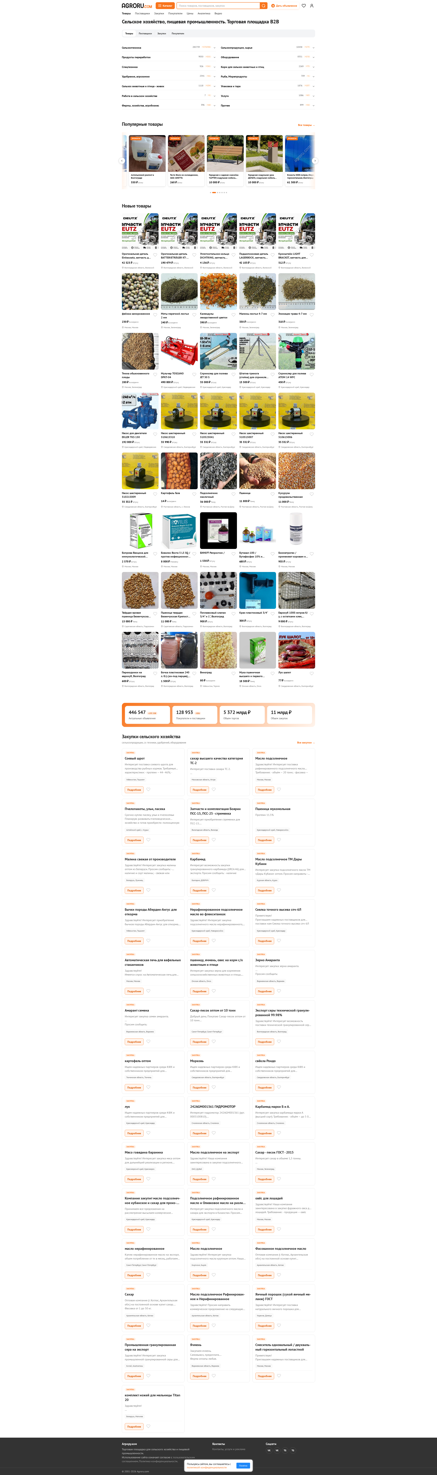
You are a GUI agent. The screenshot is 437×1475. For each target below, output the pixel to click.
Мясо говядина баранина (144, 1152)
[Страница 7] (226, 192)
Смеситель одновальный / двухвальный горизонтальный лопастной (283, 1347)
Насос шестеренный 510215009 (134, 494)
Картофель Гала (170, 493)
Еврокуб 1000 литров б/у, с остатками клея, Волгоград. (293, 614)
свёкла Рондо (265, 1061)
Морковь (197, 1061)
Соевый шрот (135, 758)
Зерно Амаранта (267, 960)
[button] (263, 6)
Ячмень (195, 1345)
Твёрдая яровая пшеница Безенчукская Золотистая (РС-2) (136, 614)
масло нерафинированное (144, 1248)
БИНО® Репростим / (212, 552)
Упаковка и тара (231, 86)
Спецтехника (130, 67)
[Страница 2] (214, 192)
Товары (126, 13)
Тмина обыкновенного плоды (135, 375)
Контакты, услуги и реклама (228, 1449)
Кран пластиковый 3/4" (253, 612)
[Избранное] (303, 5)
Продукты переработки (136, 57)
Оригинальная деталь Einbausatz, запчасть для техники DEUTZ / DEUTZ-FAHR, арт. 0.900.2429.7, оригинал (136, 255)
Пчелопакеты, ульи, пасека (145, 809)
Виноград (206, 672)
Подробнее (134, 789)
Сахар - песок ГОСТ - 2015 (274, 1152)
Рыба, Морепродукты (234, 76)
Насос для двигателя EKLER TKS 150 (134, 435)
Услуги (225, 96)
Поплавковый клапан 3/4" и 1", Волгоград (213, 614)
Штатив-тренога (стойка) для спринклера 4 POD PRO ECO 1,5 (254, 375)
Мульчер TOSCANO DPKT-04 (172, 375)
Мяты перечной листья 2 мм (175, 315)
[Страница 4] (219, 192)
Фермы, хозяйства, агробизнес (140, 105)
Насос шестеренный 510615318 (173, 435)
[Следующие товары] (315, 160)
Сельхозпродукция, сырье (236, 47)
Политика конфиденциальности (158, 1461)
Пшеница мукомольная (272, 809)
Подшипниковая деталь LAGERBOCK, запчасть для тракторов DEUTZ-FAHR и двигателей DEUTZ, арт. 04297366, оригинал (253, 255)
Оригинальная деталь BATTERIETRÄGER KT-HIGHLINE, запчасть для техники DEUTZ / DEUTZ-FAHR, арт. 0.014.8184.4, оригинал (175, 255)
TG (285, 1450)
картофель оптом (138, 1061)
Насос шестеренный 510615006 (290, 435)
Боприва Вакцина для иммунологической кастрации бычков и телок (135, 554)
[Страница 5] (222, 192)
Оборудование (230, 57)
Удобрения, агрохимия (136, 76)
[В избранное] (155, 255)
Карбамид (197, 859)
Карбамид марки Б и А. (272, 1106)
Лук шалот (284, 672)
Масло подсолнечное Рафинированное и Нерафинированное (217, 1296)
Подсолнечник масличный (209, 494)
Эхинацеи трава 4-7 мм (292, 313)
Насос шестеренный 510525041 (212, 435)
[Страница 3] (217, 192)
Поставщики (142, 13)
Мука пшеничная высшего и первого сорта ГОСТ (251, 674)
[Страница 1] (210, 192)
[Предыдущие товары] (122, 160)
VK (269, 1450)
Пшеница (244, 493)
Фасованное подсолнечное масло (280, 1248)
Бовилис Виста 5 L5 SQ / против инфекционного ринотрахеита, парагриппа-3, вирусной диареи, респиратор (176, 554)
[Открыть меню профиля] (311, 5)
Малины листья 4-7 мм (253, 313)
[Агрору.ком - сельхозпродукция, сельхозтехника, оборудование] (137, 5)
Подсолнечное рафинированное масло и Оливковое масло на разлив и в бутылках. (217, 1203)
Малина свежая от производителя (150, 859)
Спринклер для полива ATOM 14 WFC (292, 375)
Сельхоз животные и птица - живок (143, 86)
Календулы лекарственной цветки (213, 315)
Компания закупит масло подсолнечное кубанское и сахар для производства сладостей (152, 1203)
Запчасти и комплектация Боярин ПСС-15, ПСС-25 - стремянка (215, 811)
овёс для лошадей (269, 1198)
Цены (190, 13)
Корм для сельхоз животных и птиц (242, 67)
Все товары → (306, 125)
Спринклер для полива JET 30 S (214, 375)
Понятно (243, 1465)
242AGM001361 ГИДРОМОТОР (212, 1106)
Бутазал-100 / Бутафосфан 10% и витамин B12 (250, 554)
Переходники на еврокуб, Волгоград (134, 674)
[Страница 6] (224, 192)
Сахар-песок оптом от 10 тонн (213, 1010)
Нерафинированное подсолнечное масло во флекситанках (216, 911)
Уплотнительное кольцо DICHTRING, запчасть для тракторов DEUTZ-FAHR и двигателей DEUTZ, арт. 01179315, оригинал (214, 255)
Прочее (225, 105)
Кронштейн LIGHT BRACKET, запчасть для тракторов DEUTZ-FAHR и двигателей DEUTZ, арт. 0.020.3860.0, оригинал (293, 255)
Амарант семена (137, 1010)
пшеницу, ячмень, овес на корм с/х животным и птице (216, 962)
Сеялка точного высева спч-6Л (278, 909)
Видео (218, 13)
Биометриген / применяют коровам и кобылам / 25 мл (292, 554)
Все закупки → (306, 742)
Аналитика (204, 13)
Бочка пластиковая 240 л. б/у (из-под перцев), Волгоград (175, 674)
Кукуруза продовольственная (290, 494)
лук (127, 1106)
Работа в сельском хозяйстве (139, 96)
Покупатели (175, 13)
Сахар (129, 1294)
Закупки (159, 13)
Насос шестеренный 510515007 (251, 435)
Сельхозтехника (131, 47)
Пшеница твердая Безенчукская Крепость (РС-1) (175, 614)
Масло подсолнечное (271, 758)
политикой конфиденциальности (207, 1467)
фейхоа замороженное (136, 313)
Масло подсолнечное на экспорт (214, 1152)
